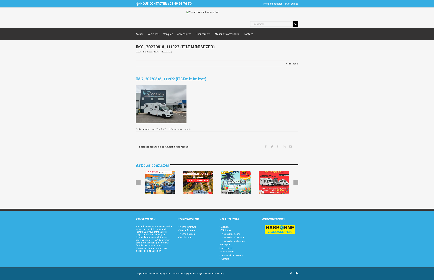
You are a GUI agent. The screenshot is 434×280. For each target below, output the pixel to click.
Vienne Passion (187, 233)
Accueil (139, 34)
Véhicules (153, 34)
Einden (193, 273)
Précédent (293, 63)
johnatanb (144, 129)
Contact (248, 34)
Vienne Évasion (187, 230)
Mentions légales (272, 3)
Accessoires (184, 34)
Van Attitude (186, 237)
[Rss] (297, 273)
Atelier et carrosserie (227, 34)
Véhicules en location (234, 240)
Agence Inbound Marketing (211, 273)
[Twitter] (272, 146)
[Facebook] (265, 146)
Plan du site (291, 3)
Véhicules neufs (232, 233)
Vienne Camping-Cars (160, 273)
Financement (203, 34)
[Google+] (278, 146)
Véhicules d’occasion (234, 237)
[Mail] (290, 146)
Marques (168, 34)
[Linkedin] (284, 146)
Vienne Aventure (188, 226)
